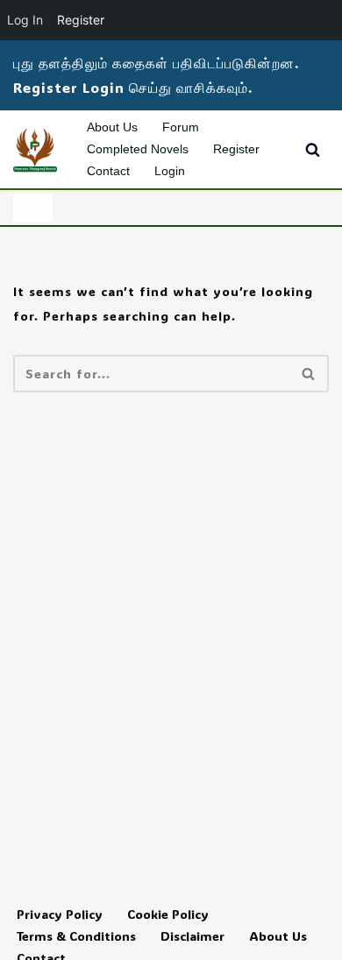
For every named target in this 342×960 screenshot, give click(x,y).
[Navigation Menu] (33, 208)
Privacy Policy (60, 914)
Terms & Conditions (76, 936)
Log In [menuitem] (25, 19)
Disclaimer (192, 936)
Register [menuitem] (80, 19)
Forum (180, 127)
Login (169, 171)
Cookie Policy (168, 914)
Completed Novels (138, 149)
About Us (112, 127)
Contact (108, 171)
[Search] (312, 149)
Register (236, 149)
